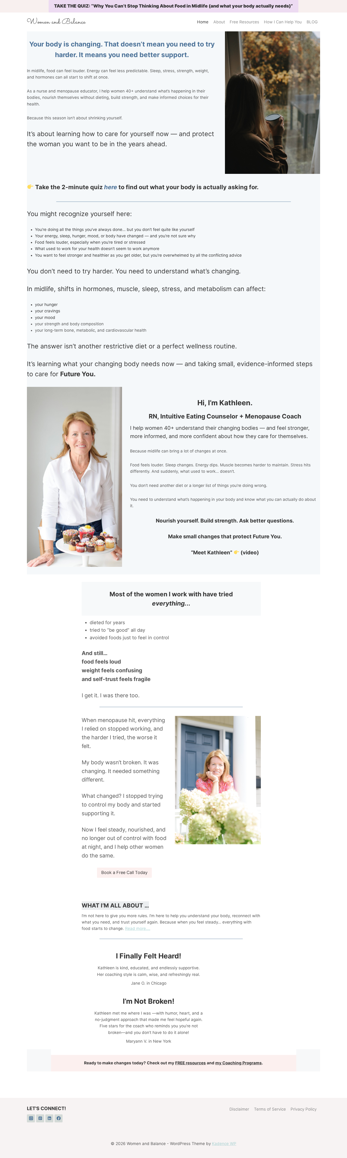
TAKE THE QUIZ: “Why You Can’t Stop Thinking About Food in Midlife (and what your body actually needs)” (173, 6)
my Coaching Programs (238, 1063)
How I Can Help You (283, 22)
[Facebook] (59, 1118)
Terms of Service (270, 1109)
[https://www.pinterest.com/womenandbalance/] (40, 1118)
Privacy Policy (304, 1109)
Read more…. (137, 928)
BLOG (312, 22)
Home (202, 22)
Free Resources (244, 22)
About (219, 22)
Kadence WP (224, 1143)
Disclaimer (239, 1109)
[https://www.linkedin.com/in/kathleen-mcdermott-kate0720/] (49, 1118)
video (250, 552)
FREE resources (190, 1063)
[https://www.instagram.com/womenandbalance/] (31, 1118)
